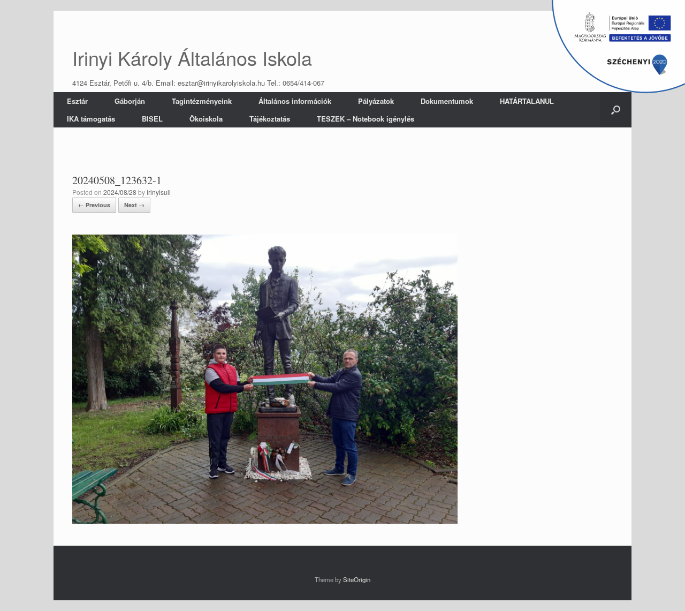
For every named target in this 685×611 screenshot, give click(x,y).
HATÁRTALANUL (527, 101)
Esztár (77, 101)
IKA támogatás (91, 119)
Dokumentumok (447, 101)
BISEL (152, 119)
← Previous (94, 205)
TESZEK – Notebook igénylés (365, 119)
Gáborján (130, 101)
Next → (134, 205)
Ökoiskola (206, 119)
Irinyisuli (159, 192)
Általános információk (294, 101)
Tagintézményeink (202, 101)
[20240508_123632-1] (265, 521)
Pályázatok (376, 101)
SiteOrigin (356, 579)
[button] (615, 109)
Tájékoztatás (269, 119)
